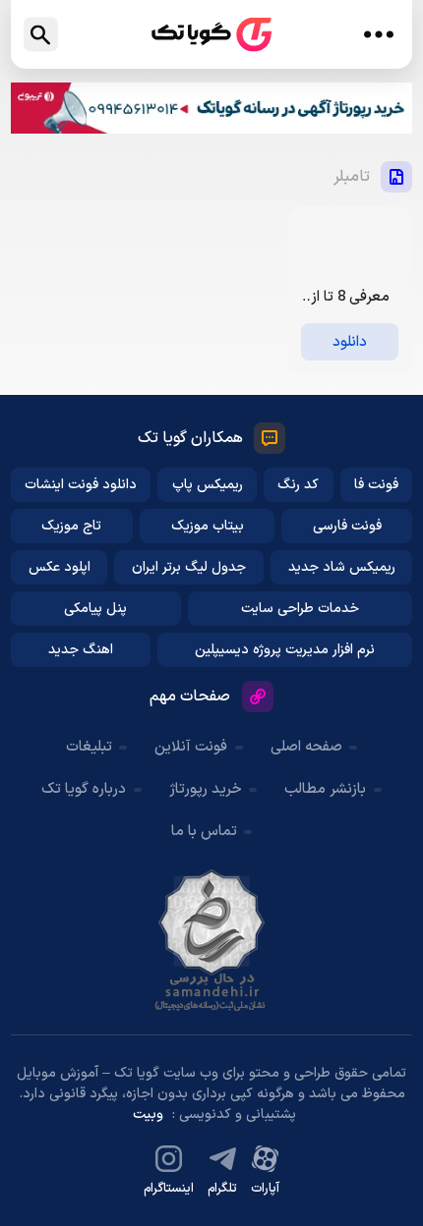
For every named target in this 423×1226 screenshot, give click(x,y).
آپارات (265, 1188)
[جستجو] (41, 35)
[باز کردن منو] (378, 34)
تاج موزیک (71, 526)
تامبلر (351, 177)
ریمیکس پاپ (207, 484)
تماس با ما (204, 831)
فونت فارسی (347, 526)
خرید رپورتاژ (205, 789)
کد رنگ (298, 484)
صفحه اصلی (306, 747)
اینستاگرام (169, 1188)
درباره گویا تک (83, 789)
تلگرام (222, 1188)
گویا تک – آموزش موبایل (211, 35)
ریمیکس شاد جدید (341, 567)
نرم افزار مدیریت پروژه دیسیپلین (285, 650)
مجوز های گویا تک (211, 940)
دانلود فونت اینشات (81, 484)
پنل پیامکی (95, 608)
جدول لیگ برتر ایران (189, 567)
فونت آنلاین (190, 747)
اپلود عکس (60, 567)
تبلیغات (89, 747)
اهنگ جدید (80, 650)
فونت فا (376, 484)
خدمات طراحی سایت (300, 608)
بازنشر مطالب (325, 789)
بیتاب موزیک (207, 526)
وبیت (148, 1114)
